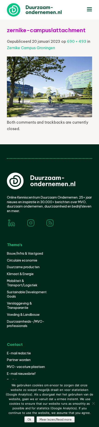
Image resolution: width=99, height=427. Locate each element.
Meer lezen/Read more (56, 419)
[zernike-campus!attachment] (49, 116)
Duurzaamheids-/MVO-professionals (25, 323)
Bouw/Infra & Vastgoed (25, 253)
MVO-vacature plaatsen (26, 367)
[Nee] (93, 403)
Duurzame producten (23, 267)
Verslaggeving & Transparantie (19, 305)
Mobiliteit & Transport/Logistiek (22, 283)
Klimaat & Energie (20, 274)
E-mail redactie (19, 353)
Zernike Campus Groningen (31, 48)
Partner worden (19, 360)
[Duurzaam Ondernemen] (41, 10)
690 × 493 (76, 41)
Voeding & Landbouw (23, 315)
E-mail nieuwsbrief (21, 374)
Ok (29, 419)
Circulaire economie (22, 260)
